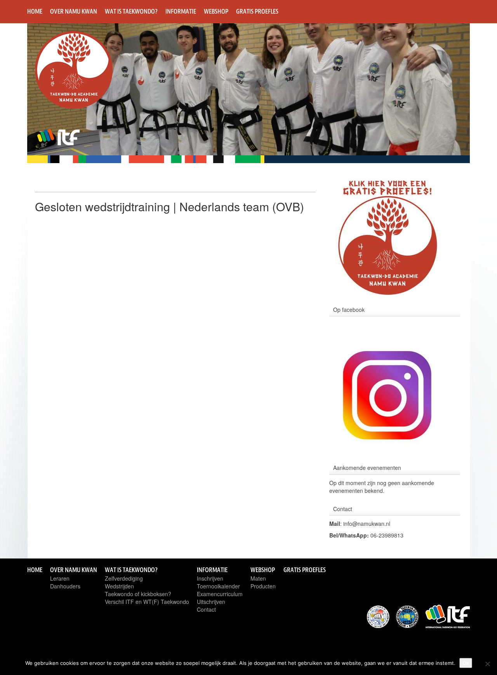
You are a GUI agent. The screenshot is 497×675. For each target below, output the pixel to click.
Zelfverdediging (124, 578)
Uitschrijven (211, 601)
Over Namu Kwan (73, 11)
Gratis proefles (257, 11)
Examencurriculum (220, 594)
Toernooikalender (218, 586)
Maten (258, 578)
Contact (206, 609)
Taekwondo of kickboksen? (138, 594)
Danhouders (65, 586)
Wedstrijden (119, 586)
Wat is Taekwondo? (131, 11)
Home (34, 11)
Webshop (216, 11)
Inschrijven (210, 578)
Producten (263, 586)
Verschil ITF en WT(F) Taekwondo (147, 601)
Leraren (60, 578)
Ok (465, 663)
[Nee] (487, 664)
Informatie (180, 11)
